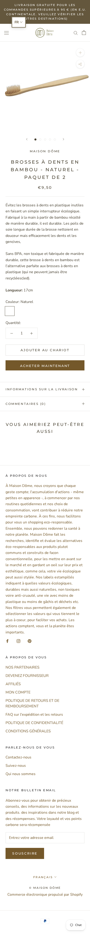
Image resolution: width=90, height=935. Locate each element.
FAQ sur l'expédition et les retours (34, 714)
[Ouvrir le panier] (84, 32)
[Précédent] (26, 139)
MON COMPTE (18, 692)
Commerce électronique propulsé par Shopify (45, 894)
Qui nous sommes (21, 773)
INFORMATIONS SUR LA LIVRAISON (42, 389)
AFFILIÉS (13, 684)
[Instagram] (18, 641)
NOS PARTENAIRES (22, 667)
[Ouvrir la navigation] (6, 32)
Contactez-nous (18, 757)
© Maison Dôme (45, 887)
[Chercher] (76, 33)
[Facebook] (7, 641)
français (43, 877)
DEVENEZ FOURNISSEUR (27, 675)
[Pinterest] (29, 641)
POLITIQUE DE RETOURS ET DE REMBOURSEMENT (32, 703)
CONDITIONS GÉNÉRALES (28, 731)
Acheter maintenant (45, 366)
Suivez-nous (16, 765)
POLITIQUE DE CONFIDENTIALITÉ (34, 722)
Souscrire (24, 853)
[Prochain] (63, 139)
